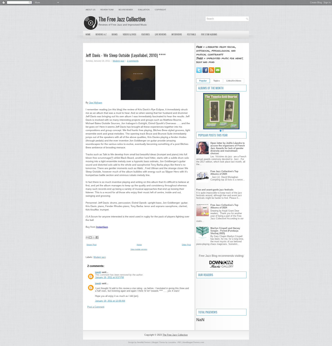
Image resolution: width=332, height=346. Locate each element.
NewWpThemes (144, 342)
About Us (90, 10)
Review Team (106, 10)
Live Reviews (160, 34)
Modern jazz (118, 61)
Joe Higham (95, 102)
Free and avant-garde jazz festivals (214, 189)
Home (88, 34)
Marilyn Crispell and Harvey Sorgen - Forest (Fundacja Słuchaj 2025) (225, 231)
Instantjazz (102, 226)
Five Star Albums (209, 34)
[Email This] (87, 237)
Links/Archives (233, 81)
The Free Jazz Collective (122, 19)
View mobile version (139, 249)
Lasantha (172, 342)
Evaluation (144, 10)
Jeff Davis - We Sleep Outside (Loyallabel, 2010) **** (126, 55)
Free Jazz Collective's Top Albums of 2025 (224, 172)
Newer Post (91, 245)
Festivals (191, 34)
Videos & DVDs (129, 34)
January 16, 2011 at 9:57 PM (109, 277)
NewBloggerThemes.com (193, 342)
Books (115, 34)
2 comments (133, 61)
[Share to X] (93, 237)
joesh (98, 272)
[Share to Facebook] (97, 237)
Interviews (177, 34)
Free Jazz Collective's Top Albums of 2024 (224, 206)
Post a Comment (95, 307)
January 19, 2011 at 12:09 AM (110, 301)
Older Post (186, 245)
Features (145, 34)
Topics (216, 81)
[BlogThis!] (90, 237)
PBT (179, 342)
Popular (203, 81)
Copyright (160, 10)
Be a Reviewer (126, 10)
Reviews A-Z (101, 34)
